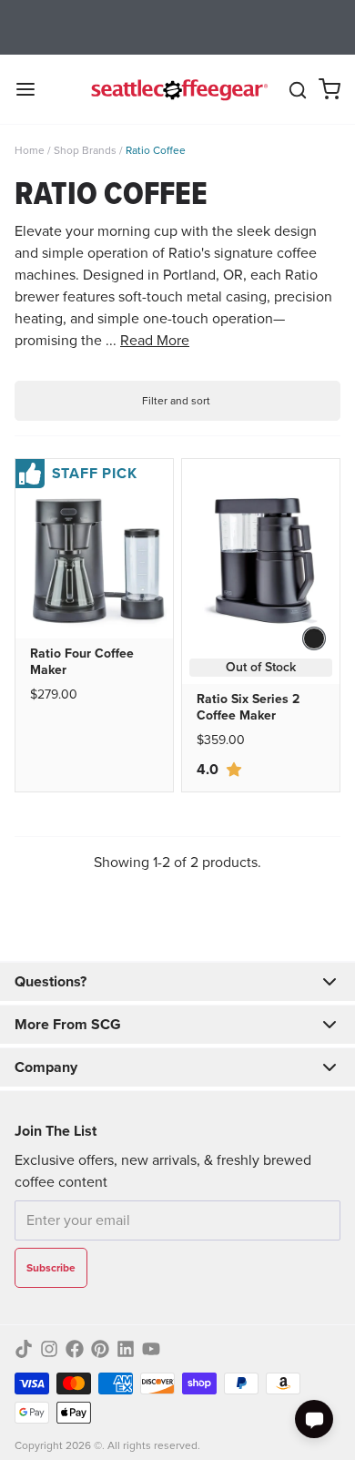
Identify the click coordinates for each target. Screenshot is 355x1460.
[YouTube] (151, 1349)
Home (30, 150)
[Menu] (33, 89)
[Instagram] (49, 1349)
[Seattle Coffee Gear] (178, 89)
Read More (154, 340)
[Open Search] (298, 90)
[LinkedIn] (126, 1349)
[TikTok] (24, 1349)
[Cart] (329, 89)
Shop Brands (85, 150)
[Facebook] (75, 1349)
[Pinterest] (100, 1349)
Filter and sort (176, 401)
